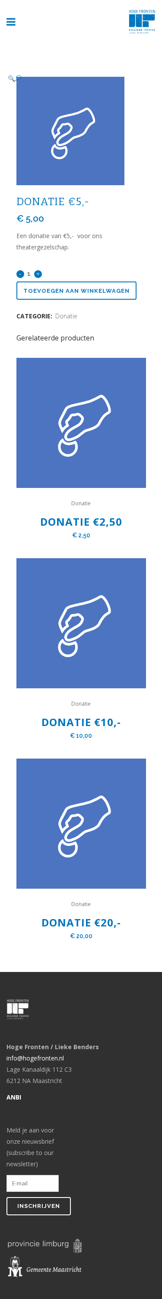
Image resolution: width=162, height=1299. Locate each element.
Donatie (66, 316)
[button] (72, 78)
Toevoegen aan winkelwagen (76, 291)
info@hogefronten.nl (35, 1058)
